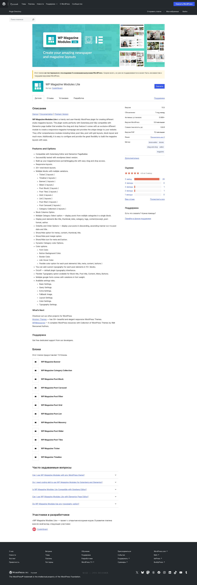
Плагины (48, 558)
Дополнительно (132, 158)
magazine (160, 152)
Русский (34, 573)
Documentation (46, 114)
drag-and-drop (152, 147)
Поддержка (159, 98)
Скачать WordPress (184, 4)
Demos (35, 114)
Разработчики (87, 558)
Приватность (14, 562)
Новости (12, 555)
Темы (47, 555)
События (121, 555)
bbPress (158, 558)
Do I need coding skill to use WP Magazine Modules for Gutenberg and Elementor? (67, 482)
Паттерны (49, 562)
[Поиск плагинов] (33, 19)
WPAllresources (38, 323)
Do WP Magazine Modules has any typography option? (55, 504)
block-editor (153, 142)
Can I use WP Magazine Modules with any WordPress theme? (58, 475)
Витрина (48, 551)
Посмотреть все (157, 199)
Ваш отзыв (130, 199)
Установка (63, 98)
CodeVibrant (57, 88)
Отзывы (50, 98)
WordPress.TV (88, 562)
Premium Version (61, 114)
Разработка (79, 98)
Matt (156, 555)
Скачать (159, 86)
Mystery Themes (39, 319)
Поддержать (124, 558)
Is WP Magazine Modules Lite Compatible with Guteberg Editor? (59, 489)
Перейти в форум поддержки (138, 218)
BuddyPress (159, 562)
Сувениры (123, 562)
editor (162, 147)
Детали (38, 98)
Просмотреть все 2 (157, 137)
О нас (11, 551)
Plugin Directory (15, 11)
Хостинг (12, 558)
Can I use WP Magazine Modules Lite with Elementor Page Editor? (60, 497)
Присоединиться (124, 551)
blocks (161, 142)
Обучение (85, 551)
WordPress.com (161, 551)
